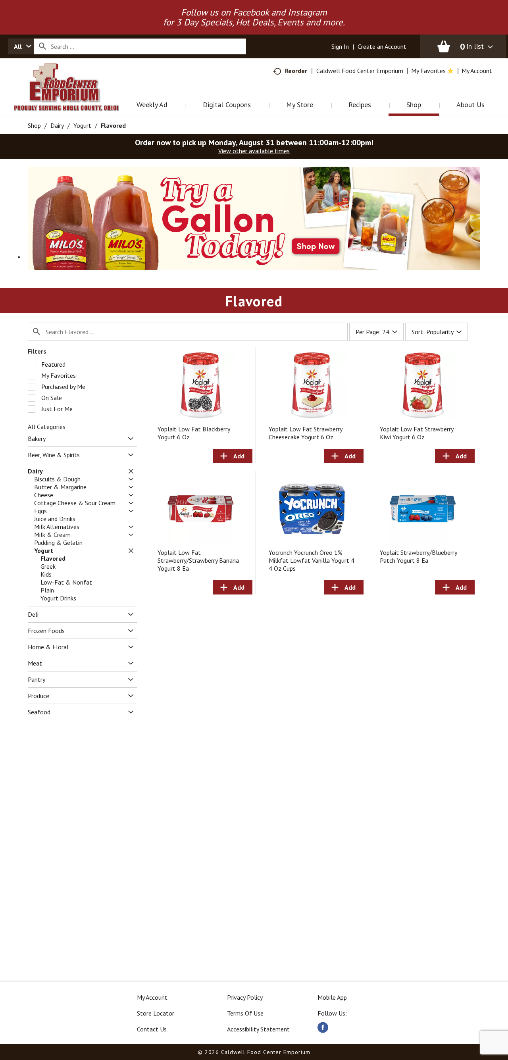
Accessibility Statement (258, 1029)
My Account (152, 997)
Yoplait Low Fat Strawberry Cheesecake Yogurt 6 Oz (305, 433)
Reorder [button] (296, 71)
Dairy (57, 125)
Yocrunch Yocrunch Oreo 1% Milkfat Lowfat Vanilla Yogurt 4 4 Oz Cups (311, 560)
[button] (254, 217)
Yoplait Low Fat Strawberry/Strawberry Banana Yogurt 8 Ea (198, 560)
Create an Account (382, 46)
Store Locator (155, 1013)
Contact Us (152, 1029)
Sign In (340, 46)
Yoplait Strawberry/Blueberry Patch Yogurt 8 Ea (418, 556)
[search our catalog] (42, 46)
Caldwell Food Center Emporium (359, 71)
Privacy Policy (245, 997)
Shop (34, 125)
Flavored (113, 125)
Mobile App (332, 997)
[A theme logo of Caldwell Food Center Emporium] (74, 97)
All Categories (46, 427)
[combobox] (21, 46)
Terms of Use (245, 1013)
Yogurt (82, 125)
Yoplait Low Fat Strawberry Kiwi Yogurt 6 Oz (416, 433)
